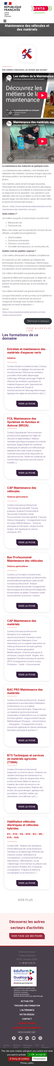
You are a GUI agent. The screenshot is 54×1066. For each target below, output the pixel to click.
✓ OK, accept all (37, 1054)
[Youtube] (34, 1038)
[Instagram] (40, 1038)
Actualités (27, 1001)
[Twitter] (20, 1038)
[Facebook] (14, 1038)
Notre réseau (27, 1014)
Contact (27, 1019)
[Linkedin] (27, 1038)
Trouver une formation (27, 1006)
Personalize (39, 1059)
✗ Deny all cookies (19, 1059)
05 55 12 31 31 (28, 963)
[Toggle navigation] (4, 21)
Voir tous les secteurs (27, 936)
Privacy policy (27, 1063)
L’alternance (27, 1010)
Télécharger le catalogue (38, 321)
